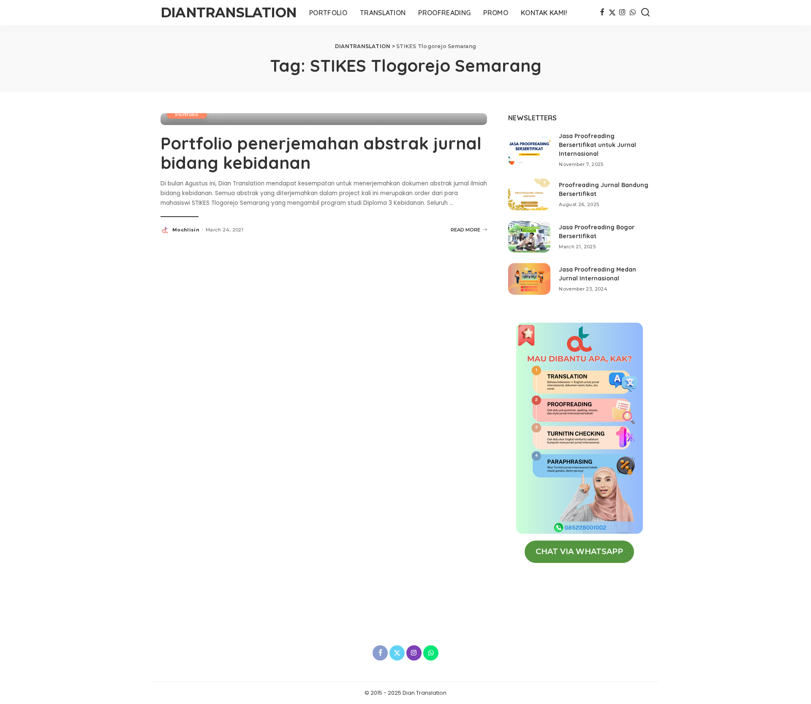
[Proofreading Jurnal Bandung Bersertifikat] (529, 194)
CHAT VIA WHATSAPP (579, 551)
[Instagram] (622, 12)
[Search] (645, 12)
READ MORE (465, 230)
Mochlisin (185, 230)
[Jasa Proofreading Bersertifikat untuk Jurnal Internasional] (529, 150)
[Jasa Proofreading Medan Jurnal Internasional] (529, 279)
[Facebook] (602, 12)
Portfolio (187, 114)
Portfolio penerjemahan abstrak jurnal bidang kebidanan (321, 153)
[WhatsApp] (632, 12)
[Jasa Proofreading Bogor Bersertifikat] (529, 237)
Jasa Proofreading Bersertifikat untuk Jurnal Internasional (597, 145)
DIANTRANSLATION (229, 12)
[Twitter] (612, 12)
